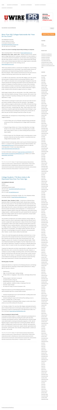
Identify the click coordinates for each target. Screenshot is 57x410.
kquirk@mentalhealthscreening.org (17, 189)
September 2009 (44, 399)
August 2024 (43, 115)
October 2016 (44, 262)
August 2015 (43, 285)
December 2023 (44, 128)
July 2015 (43, 286)
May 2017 (43, 250)
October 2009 (44, 397)
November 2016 (44, 260)
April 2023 (43, 141)
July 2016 (43, 267)
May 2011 (43, 366)
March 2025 (43, 103)
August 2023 (43, 135)
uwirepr (27, 168)
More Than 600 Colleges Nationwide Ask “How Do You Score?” (18, 35)
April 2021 (43, 177)
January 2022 (44, 164)
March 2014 (43, 313)
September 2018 (44, 225)
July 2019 (43, 211)
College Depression (17, 163)
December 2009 (44, 394)
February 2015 (44, 295)
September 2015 (44, 283)
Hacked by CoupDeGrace (12, 4)
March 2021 (43, 179)
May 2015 (43, 290)
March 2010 (43, 389)
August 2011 (43, 361)
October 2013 (44, 321)
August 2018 (43, 227)
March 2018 (43, 235)
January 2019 (44, 219)
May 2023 (43, 139)
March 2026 (43, 83)
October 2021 (44, 169)
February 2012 (44, 351)
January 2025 (44, 106)
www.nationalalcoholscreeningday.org (10, 148)
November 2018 (44, 222)
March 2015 (43, 293)
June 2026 (43, 78)
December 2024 (44, 108)
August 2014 (43, 305)
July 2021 (43, 174)
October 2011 (44, 358)
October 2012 (44, 339)
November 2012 (44, 338)
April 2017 (43, 252)
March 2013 (43, 333)
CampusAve (43, 45)
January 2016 (44, 277)
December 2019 (44, 202)
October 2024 (44, 111)
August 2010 (43, 381)
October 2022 (44, 149)
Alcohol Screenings (23, 161)
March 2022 (43, 161)
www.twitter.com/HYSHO (7, 155)
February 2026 (44, 85)
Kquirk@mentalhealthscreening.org (10, 44)
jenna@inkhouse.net (14, 192)
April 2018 (43, 234)
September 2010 (44, 379)
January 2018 (44, 239)
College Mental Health (6, 165)
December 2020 (44, 184)
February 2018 (44, 237)
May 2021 (43, 176)
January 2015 (44, 296)
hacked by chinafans (45, 57)
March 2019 (43, 215)
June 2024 (43, 118)
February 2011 (44, 371)
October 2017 (44, 244)
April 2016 (43, 272)
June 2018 (43, 230)
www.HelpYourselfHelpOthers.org (19, 197)
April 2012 (43, 348)
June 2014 (43, 308)
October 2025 (44, 92)
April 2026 (43, 82)
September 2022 (44, 151)
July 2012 (43, 343)
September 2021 (44, 171)
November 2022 (44, 148)
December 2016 (44, 258)
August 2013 (43, 324)
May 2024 (43, 120)
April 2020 (43, 197)
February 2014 (44, 315)
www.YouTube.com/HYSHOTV (25, 152)
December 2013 (44, 318)
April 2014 (43, 311)
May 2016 (43, 270)
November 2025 (44, 90)
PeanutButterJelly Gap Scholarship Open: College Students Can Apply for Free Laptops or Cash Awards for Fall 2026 (47, 64)
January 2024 (44, 126)
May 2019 (43, 212)
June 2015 (43, 288)
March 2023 (43, 143)
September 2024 (44, 113)
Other (13, 161)
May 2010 (43, 386)
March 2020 (43, 199)
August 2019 (43, 209)
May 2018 (43, 232)
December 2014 (44, 298)
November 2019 (44, 204)
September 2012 (44, 341)
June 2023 (43, 138)
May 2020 (43, 196)
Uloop (42, 44)
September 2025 (44, 93)
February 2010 (44, 391)
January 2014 (44, 316)
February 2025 (44, 105)
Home (3, 4)
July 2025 (43, 97)
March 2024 (43, 123)
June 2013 (43, 328)
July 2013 (43, 326)
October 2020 (44, 187)
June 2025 (43, 98)
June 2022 (43, 156)
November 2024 (44, 110)
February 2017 (44, 255)
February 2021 (44, 181)
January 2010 (44, 392)
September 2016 (44, 263)
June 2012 (43, 344)
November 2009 (44, 396)
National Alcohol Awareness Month (26, 165)
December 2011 (44, 354)
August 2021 (43, 173)
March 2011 (43, 369)
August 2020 (43, 191)
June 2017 (43, 248)
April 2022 (43, 159)
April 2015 (43, 291)
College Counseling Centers (7, 163)
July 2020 (43, 192)
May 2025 (43, 100)
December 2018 (44, 220)
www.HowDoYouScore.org (26, 52)
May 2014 (43, 310)
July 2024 (43, 116)
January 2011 (44, 372)
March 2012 (43, 349)
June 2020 (43, 194)
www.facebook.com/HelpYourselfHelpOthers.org (13, 153)
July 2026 (43, 77)
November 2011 (44, 356)
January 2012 (44, 353)
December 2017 (44, 240)
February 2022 (44, 163)
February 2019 (44, 217)
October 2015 (44, 282)
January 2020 (44, 201)
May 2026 (43, 80)
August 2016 (43, 265)
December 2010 (44, 374)
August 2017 (43, 247)
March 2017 (43, 253)
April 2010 (43, 387)
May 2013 (43, 329)
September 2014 (44, 303)
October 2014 (44, 301)
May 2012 (43, 346)
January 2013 (44, 336)
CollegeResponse (14, 165)
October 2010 (44, 377)
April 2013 (43, 331)
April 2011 (43, 367)
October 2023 (44, 131)
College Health (32, 163)
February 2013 (44, 334)
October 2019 (44, 206)
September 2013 (44, 323)
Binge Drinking (31, 161)
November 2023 (44, 130)
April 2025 (43, 101)
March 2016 (43, 273)
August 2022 (43, 153)
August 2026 (43, 75)
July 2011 (43, 362)
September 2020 (44, 189)
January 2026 (44, 87)
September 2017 (44, 245)
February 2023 (44, 144)
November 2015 (44, 280)
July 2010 (43, 382)
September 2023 (44, 133)
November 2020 (44, 186)
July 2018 (43, 229)
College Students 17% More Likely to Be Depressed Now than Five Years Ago (16, 178)
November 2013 (44, 320)
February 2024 (44, 125)
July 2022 (43, 154)
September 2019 (44, 207)
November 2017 (44, 242)
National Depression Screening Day (22, 166)
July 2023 (43, 136)
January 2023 (44, 146)
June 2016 (43, 268)
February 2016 (44, 275)
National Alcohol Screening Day (8, 166)
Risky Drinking (15, 168)
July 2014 (43, 306)
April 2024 (43, 121)
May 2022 (43, 158)
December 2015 (44, 278)
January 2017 (44, 257)
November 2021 (44, 168)
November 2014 (44, 300)
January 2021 (44, 182)
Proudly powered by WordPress (8, 407)
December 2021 (44, 166)
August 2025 (43, 95)
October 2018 (44, 224)
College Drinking (25, 163)
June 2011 (43, 364)
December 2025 (44, 88)
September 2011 (44, 359)
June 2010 (43, 384)
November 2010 (44, 376)
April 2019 (43, 214)
